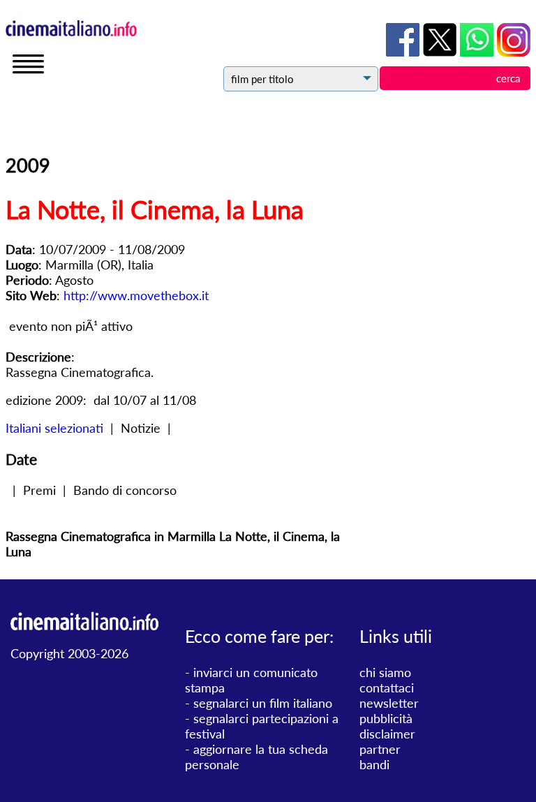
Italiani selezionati (54, 428)
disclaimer (387, 733)
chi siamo (385, 672)
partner (380, 749)
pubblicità (385, 718)
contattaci (386, 687)
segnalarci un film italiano (262, 703)
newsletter (389, 703)
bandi (374, 764)
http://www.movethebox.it (136, 295)
